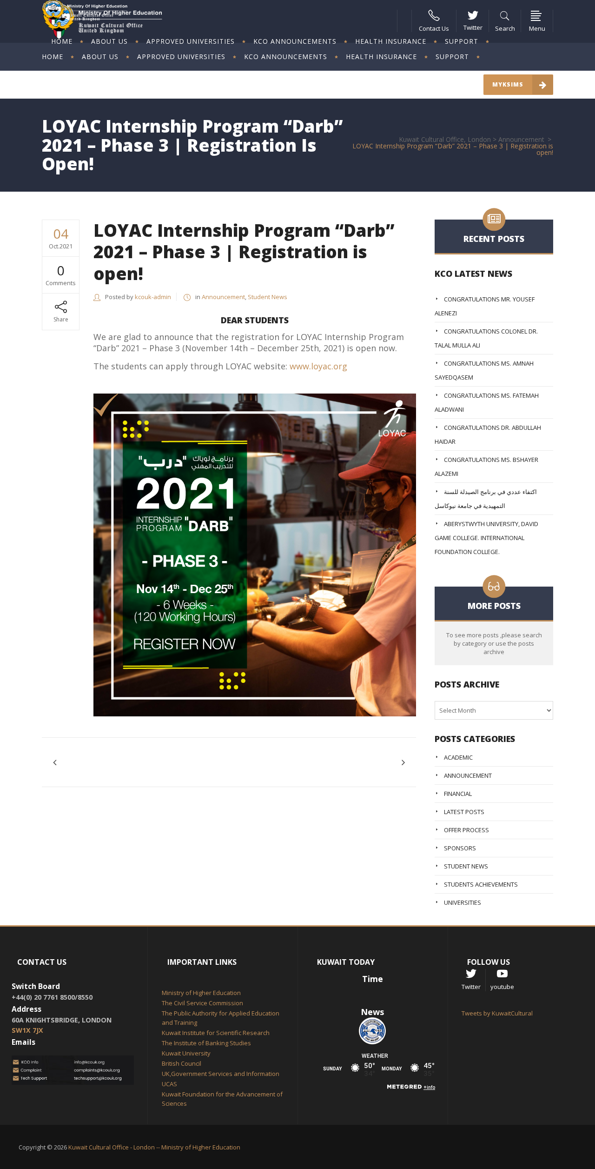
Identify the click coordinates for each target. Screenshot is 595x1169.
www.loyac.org (318, 366)
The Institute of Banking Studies (206, 1043)
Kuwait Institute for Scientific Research (216, 1033)
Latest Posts (464, 812)
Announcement (521, 139)
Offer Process (466, 830)
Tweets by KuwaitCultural (497, 1013)
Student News (267, 297)
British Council (181, 1063)
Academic (458, 757)
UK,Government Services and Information (220, 1073)
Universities (462, 902)
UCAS (169, 1084)
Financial (458, 793)
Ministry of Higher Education (201, 993)
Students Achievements (481, 884)
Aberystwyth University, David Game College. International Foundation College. (486, 538)
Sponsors (460, 848)
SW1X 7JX (27, 1030)
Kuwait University (186, 1053)
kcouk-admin (153, 297)
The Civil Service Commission (202, 1003)
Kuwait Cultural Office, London (445, 139)
